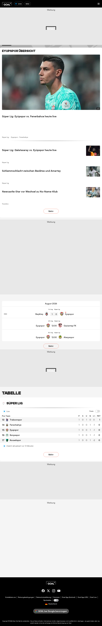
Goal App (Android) (68, 597)
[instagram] (54, 591)
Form (91, 411)
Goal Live (93, 597)
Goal (14, 621)
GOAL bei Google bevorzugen (52, 611)
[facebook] (43, 591)
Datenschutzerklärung (43, 597)
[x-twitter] (48, 591)
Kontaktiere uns (10, 597)
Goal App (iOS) (83, 597)
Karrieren (56, 597)
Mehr (51, 211)
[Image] (51, 82)
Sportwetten (47, 600)
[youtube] (59, 591)
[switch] (97, 411)
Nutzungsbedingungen (26, 597)
